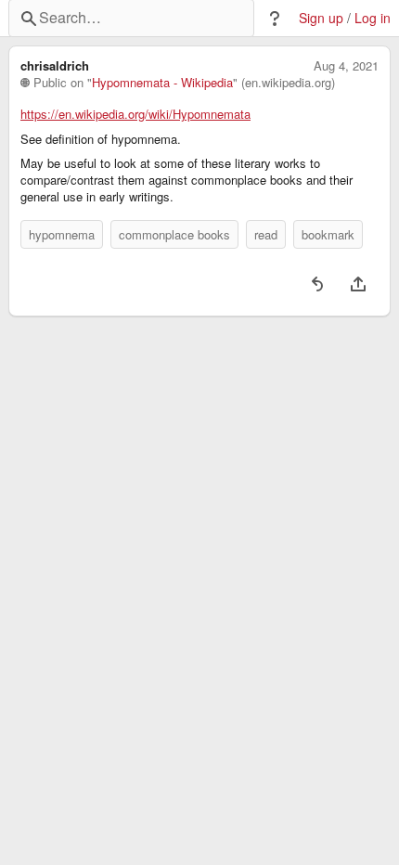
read (265, 234)
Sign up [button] (321, 18)
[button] (274, 18)
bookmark (328, 234)
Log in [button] (372, 18)
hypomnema (62, 234)
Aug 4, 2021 (346, 66)
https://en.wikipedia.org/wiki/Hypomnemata (135, 114)
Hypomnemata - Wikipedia (162, 82)
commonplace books (174, 234)
